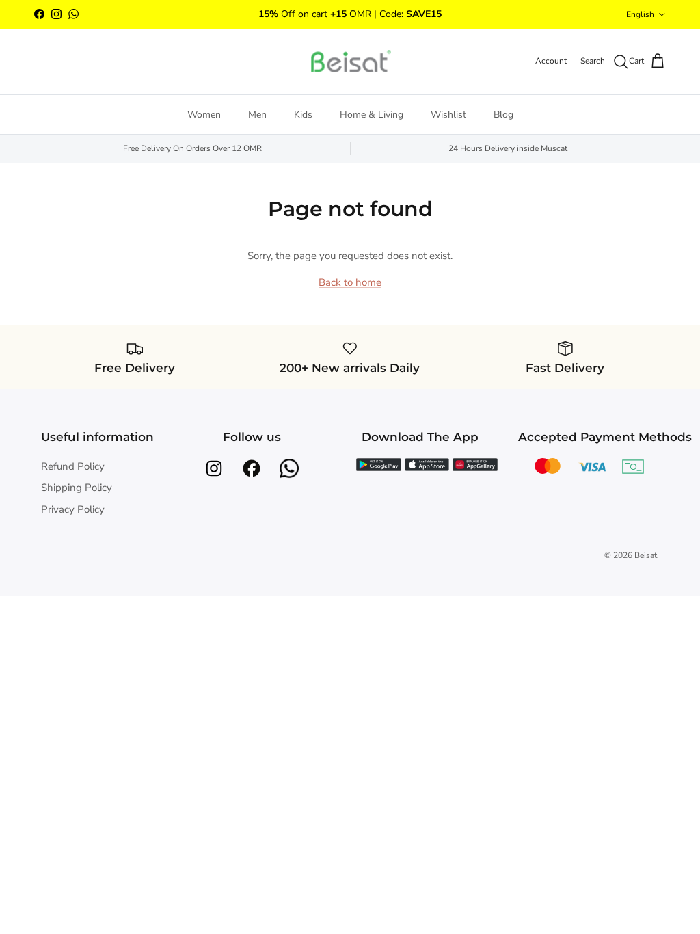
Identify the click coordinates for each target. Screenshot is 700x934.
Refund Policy (73, 466)
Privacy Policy (73, 509)
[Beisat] (350, 61)
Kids (303, 114)
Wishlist (448, 114)
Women (204, 114)
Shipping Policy (76, 487)
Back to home (350, 282)
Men (257, 114)
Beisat (645, 555)
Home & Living (371, 114)
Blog (503, 114)
